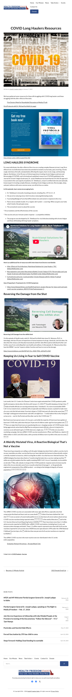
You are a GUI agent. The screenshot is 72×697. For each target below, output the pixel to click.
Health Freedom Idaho (16, 89)
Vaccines (24, 554)
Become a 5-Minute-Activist (15, 570)
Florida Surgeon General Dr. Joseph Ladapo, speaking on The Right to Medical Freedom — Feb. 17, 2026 (30, 608)
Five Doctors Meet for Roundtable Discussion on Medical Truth (27, 102)
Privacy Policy (55, 691)
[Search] (64, 663)
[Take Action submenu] (58, 2)
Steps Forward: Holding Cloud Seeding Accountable (23, 641)
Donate (34, 11)
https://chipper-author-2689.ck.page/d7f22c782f (17, 158)
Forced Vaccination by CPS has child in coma (21, 634)
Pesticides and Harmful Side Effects (17, 628)
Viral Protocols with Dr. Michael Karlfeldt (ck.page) (20, 106)
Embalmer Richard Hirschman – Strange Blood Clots (24, 544)
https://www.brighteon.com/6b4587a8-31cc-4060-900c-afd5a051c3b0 (27, 351)
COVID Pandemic (16, 554)
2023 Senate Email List (58, 570)
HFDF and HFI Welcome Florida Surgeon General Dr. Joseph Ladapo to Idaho (30, 599)
